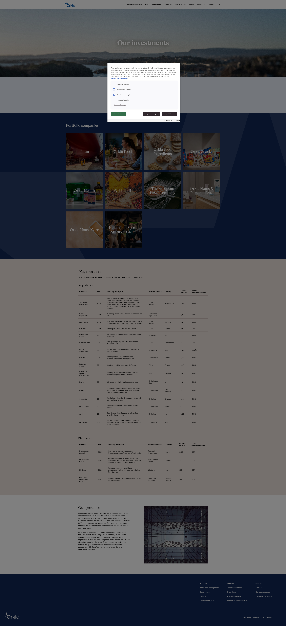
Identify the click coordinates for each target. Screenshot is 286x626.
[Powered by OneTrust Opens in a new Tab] (170, 120)
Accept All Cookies (169, 114)
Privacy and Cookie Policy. (119, 78)
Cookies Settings (120, 105)
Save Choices (118, 114)
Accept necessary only (151, 114)
